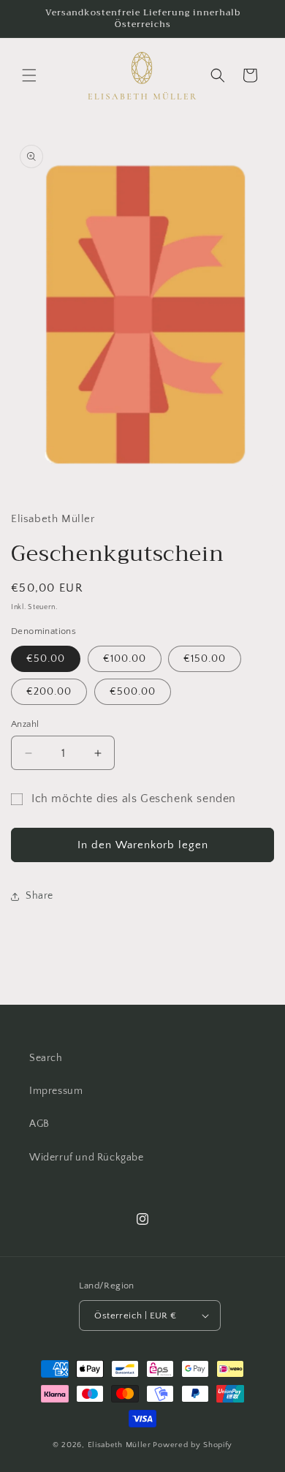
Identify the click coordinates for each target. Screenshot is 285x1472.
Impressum (56, 1091)
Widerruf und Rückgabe (86, 1157)
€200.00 (49, 692)
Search (46, 1058)
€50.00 (45, 659)
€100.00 (124, 659)
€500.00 (133, 692)
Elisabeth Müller (119, 1445)
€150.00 (204, 659)
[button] (29, 75)
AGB (39, 1124)
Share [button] (39, 896)
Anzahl (25, 724)
